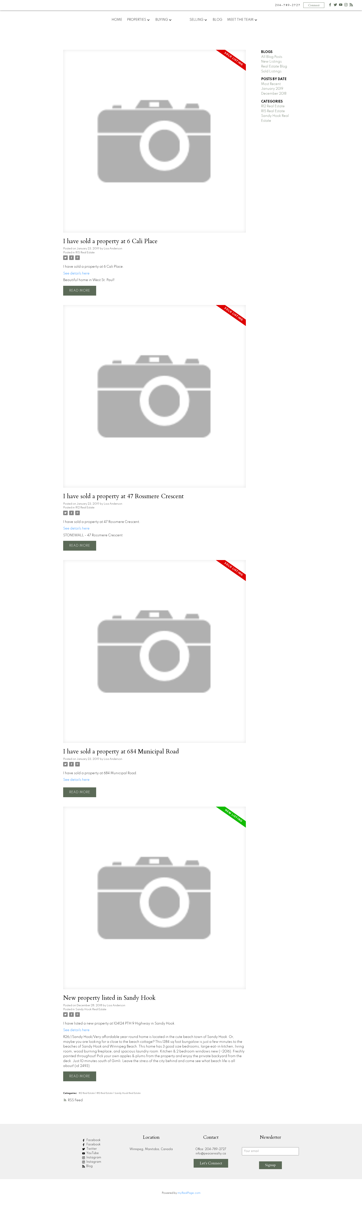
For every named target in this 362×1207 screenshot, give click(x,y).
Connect (314, 5)
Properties (136, 19)
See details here (76, 273)
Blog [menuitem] (217, 19)
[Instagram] (346, 5)
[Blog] (351, 5)
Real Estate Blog (274, 66)
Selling (196, 19)
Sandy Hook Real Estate (90, 1009)
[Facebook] (330, 5)
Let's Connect (211, 1163)
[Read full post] (154, 143)
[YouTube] (340, 5)
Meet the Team (240, 19)
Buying (161, 19)
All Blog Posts (271, 57)
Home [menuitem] (117, 19)
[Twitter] (335, 5)
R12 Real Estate (84, 507)
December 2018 (273, 93)
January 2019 (272, 88)
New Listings (271, 61)
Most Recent (271, 84)
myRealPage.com (189, 1193)
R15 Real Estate (85, 252)
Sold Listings (271, 71)
